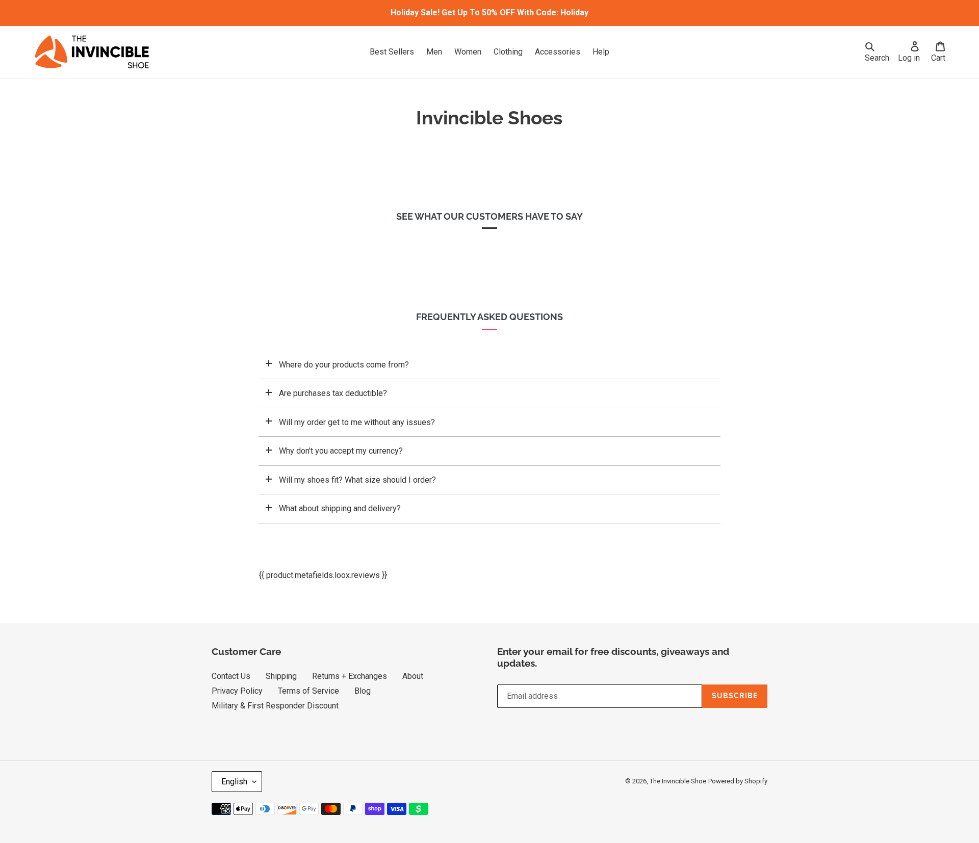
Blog (362, 691)
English (234, 781)
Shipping (281, 676)
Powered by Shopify (737, 781)
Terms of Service (308, 691)
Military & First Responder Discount (275, 705)
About (412, 676)
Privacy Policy (237, 691)
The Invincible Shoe (678, 781)
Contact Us (231, 676)
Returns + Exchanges (349, 676)
